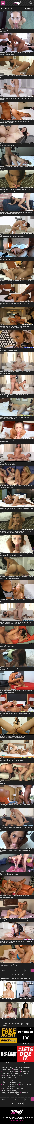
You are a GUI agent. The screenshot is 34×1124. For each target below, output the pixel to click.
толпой (4, 1069)
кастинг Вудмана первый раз (10, 1092)
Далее (19, 974)
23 (19, 970)
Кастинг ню (25, 1092)
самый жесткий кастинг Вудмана (12, 1094)
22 (16, 970)
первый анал (25, 1071)
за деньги (25, 1073)
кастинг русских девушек (9, 1077)
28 (12, 974)
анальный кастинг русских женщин (12, 1088)
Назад (4, 970)
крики (22, 1069)
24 (22, 970)
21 (12, 970)
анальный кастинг (7, 1071)
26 (29, 970)
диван (10, 1069)
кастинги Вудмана (25, 1084)
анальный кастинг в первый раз (11, 1082)
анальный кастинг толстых (10, 1084)
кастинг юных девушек (9, 1090)
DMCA (21, 1120)
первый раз (5, 1073)
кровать (16, 1069)
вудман (17, 1071)
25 (25, 970)
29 (15, 974)
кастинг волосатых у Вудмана (11, 1079)
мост (3, 1075)
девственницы (15, 1073)
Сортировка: (28, 8)
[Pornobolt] (17, 3)
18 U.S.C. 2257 (14, 1120)
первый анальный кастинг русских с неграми (15, 1081)
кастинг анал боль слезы (14, 1075)
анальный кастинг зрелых (9, 1086)
